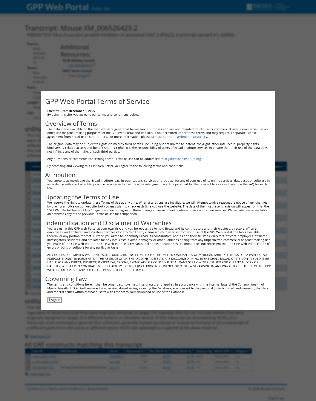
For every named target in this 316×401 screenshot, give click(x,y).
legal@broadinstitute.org (183, 159)
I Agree (54, 299)
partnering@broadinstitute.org (185, 137)
